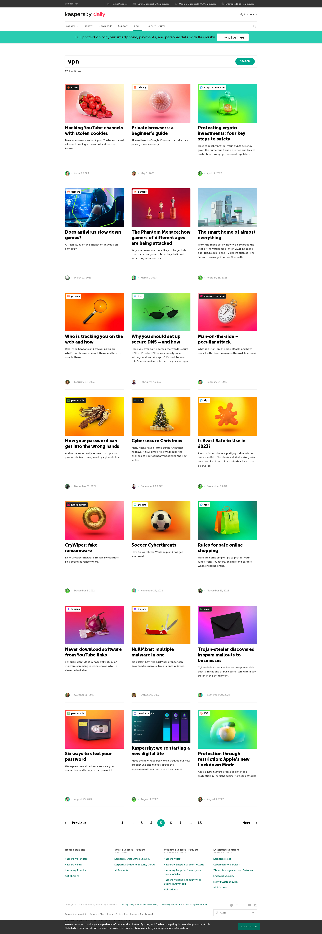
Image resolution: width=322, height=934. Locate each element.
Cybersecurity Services (226, 864)
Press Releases (130, 914)
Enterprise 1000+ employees (239, 4)
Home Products (119, 4)
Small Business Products (130, 849)
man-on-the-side (214, 296)
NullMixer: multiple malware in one (153, 652)
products (143, 713)
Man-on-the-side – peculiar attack (218, 339)
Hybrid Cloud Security (225, 881)
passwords (77, 400)
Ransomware (78, 504)
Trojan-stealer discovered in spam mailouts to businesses (226, 655)
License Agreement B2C (172, 904)
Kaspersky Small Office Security (132, 858)
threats (141, 504)
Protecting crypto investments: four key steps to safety (221, 133)
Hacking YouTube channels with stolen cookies (94, 130)
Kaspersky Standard (76, 858)
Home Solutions (75, 849)
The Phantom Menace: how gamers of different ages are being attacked (161, 237)
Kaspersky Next (172, 858)
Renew (88, 26)
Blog (136, 26)
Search (245, 61)
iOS (205, 713)
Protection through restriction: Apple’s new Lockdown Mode (223, 759)
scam (74, 87)
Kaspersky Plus (73, 864)
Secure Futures (156, 26)
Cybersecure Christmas (157, 440)
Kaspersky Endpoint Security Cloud (134, 864)
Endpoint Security (223, 876)
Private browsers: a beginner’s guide (152, 130)
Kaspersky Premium (76, 870)
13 (200, 823)
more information (177, 928)
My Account (247, 14)
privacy (141, 87)
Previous (78, 823)
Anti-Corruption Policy (147, 904)
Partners (93, 914)
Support (122, 26)
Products (70, 26)
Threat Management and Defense (233, 870)
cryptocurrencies (214, 87)
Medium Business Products (181, 849)
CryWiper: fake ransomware (81, 547)
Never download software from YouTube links (93, 652)
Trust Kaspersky (147, 914)
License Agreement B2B (196, 904)
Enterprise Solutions (226, 849)
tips (139, 296)
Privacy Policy (128, 904)
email (206, 609)
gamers (75, 191)
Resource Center (114, 914)
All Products (121, 870)
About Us (82, 914)
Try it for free (233, 37)
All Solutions (72, 876)
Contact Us (70, 914)
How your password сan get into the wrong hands (92, 443)
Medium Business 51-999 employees (197, 4)
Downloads (105, 26)
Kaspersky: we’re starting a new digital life (161, 750)
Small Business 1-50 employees (153, 4)
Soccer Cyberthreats (154, 545)
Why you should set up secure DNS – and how (156, 339)
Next (246, 823)
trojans (75, 609)
